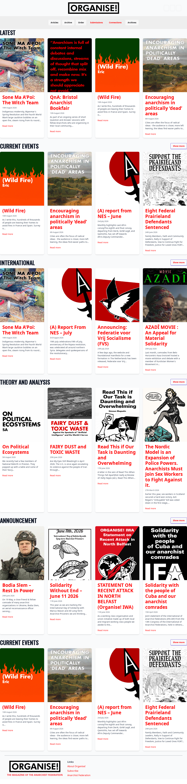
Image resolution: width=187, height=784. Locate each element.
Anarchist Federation (78, 775)
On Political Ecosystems (15, 449)
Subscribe (72, 770)
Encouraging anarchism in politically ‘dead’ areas (163, 105)
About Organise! (76, 766)
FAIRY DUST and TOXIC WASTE (68, 449)
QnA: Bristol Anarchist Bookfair (64, 102)
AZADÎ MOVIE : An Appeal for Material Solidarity (161, 335)
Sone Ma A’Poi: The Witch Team (20, 100)
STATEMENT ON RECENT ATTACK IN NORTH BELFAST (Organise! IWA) (115, 596)
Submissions (96, 22)
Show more (179, 146)
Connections (115, 22)
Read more (7, 126)
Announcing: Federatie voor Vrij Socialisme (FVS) (114, 335)
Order (81, 22)
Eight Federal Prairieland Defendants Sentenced (160, 219)
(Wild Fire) (109, 97)
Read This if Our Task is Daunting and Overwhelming (117, 455)
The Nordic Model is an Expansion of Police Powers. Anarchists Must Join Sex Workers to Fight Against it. (164, 466)
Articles (54, 22)
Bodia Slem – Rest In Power (18, 588)
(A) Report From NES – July (68, 330)
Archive (68, 22)
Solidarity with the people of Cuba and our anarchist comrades (162, 596)
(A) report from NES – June (115, 213)
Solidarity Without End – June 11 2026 (66, 590)
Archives (132, 22)
